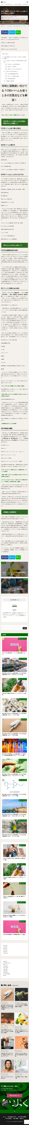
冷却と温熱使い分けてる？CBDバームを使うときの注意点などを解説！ (14, 57)
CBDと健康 (5, 17)
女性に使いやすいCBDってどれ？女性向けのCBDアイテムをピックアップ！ (7, 1055)
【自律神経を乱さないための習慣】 (9, 423)
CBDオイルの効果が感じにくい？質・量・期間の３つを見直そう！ (14, 897)
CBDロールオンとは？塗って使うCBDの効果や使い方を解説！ (21, 1055)
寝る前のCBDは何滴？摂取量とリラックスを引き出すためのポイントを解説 (14, 916)
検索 (25, 628)
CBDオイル (5, 19)
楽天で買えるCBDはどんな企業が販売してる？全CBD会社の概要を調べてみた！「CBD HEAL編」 (14, 734)
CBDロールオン (15, 19)
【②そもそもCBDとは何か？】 (11, 71)
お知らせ (22, 1118)
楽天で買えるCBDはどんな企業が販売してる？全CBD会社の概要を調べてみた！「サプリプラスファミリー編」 (14, 775)
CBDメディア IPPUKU (18, 1121)
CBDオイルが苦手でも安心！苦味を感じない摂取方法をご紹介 (14, 859)
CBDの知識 (5, 972)
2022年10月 (5, 953)
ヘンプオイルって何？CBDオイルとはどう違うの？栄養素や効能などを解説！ (21, 1005)
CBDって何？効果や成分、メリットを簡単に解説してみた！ (13, 653)
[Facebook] (5, 32)
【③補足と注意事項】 (9, 81)
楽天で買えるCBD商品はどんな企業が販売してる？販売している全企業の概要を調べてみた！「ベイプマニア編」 (14, 754)
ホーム (2, 4)
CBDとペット (5, 964)
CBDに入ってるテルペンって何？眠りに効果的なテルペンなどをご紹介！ (21, 1031)
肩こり (19, 19)
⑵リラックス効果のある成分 (12, 76)
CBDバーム (9, 19)
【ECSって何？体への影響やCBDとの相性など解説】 (13, 386)
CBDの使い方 (9, 17)
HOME (3, 26)
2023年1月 (5, 951)
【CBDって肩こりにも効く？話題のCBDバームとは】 (13, 115)
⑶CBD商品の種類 (10, 78)
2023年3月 (5, 950)
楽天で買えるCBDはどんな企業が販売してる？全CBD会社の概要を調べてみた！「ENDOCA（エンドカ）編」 (14, 674)
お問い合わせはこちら (14, 1095)
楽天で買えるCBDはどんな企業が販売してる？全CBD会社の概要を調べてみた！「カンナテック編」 (14, 835)
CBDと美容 (5, 969)
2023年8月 (5, 946)
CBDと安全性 (25, 4)
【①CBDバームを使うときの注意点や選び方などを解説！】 (15, 61)
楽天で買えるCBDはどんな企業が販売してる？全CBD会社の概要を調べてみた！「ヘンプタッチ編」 (14, 714)
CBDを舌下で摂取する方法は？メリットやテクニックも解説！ (14, 694)
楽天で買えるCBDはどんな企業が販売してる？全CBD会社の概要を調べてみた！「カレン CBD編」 (14, 795)
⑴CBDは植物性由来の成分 (11, 73)
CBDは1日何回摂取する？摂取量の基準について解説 (14, 934)
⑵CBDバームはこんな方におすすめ (13, 69)
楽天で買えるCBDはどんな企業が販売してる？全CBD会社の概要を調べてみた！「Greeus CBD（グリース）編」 (14, 815)
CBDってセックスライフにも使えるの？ (7, 1077)
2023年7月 (5, 948)
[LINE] (18, 32)
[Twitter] (12, 32)
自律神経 (22, 19)
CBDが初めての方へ (9, 4)
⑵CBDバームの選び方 (10, 66)
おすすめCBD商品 (17, 4)
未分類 (4, 975)
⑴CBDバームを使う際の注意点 (12, 64)
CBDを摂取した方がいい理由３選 (21, 1077)
